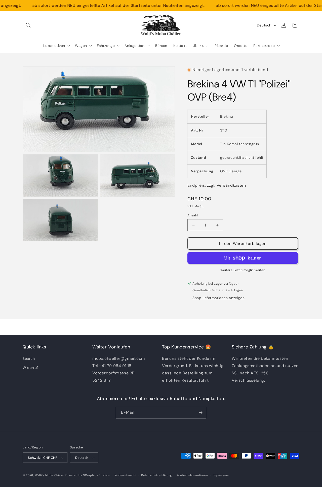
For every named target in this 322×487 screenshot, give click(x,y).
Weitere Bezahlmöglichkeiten (242, 270)
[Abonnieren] (200, 412)
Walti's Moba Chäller (49, 475)
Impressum (221, 475)
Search (29, 358)
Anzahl (192, 215)
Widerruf (30, 367)
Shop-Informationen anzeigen (218, 298)
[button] (28, 25)
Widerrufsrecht (126, 475)
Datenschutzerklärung (156, 475)
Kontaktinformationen (192, 475)
